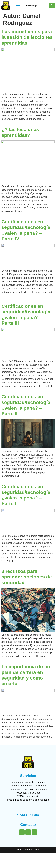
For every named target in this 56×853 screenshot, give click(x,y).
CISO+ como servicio (28, 796)
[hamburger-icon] (17, 6)
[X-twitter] (28, 832)
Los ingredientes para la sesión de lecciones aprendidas (27, 37)
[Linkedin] (22, 832)
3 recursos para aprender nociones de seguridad (26, 577)
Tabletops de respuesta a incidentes (28, 785)
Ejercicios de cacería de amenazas (28, 789)
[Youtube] (34, 832)
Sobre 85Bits (28, 815)
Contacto (28, 825)
